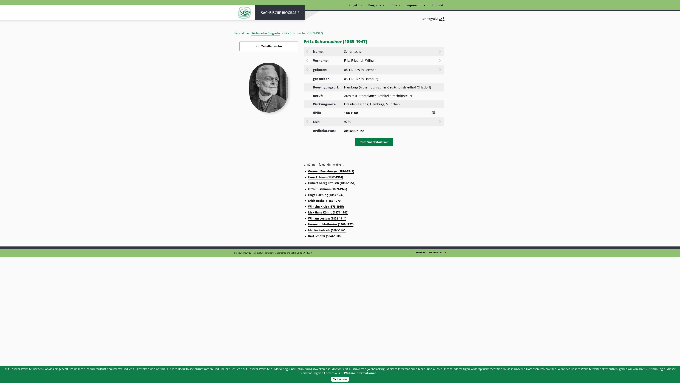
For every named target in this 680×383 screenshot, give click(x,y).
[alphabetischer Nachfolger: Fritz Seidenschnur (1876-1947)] (440, 60)
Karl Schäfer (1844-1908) (324, 236)
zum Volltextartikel (374, 142)
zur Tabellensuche (269, 46)
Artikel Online (354, 131)
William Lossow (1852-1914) (327, 218)
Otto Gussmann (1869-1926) (327, 189)
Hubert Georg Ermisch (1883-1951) (331, 183)
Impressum (414, 5)
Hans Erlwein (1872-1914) (325, 177)
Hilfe (393, 5)
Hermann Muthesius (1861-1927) (330, 224)
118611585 (351, 113)
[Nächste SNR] (440, 122)
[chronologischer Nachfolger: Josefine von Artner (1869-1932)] (440, 70)
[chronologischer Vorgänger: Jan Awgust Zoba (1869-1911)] (307, 70)
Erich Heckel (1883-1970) (324, 201)
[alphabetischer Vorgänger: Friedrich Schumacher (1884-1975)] (307, 51)
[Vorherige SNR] (307, 122)
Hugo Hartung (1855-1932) (326, 195)
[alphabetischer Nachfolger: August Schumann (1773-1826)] (440, 51)
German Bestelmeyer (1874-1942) (331, 171)
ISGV (244, 12)
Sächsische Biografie (265, 33)
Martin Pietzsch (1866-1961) (327, 230)
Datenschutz (437, 252)
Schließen (340, 379)
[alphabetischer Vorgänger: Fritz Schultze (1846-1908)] (307, 60)
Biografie (374, 5)
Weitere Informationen (360, 373)
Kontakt (437, 5)
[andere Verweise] (433, 112)
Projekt (354, 5)
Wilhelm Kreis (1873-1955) (326, 207)
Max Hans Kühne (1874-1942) (328, 212)
